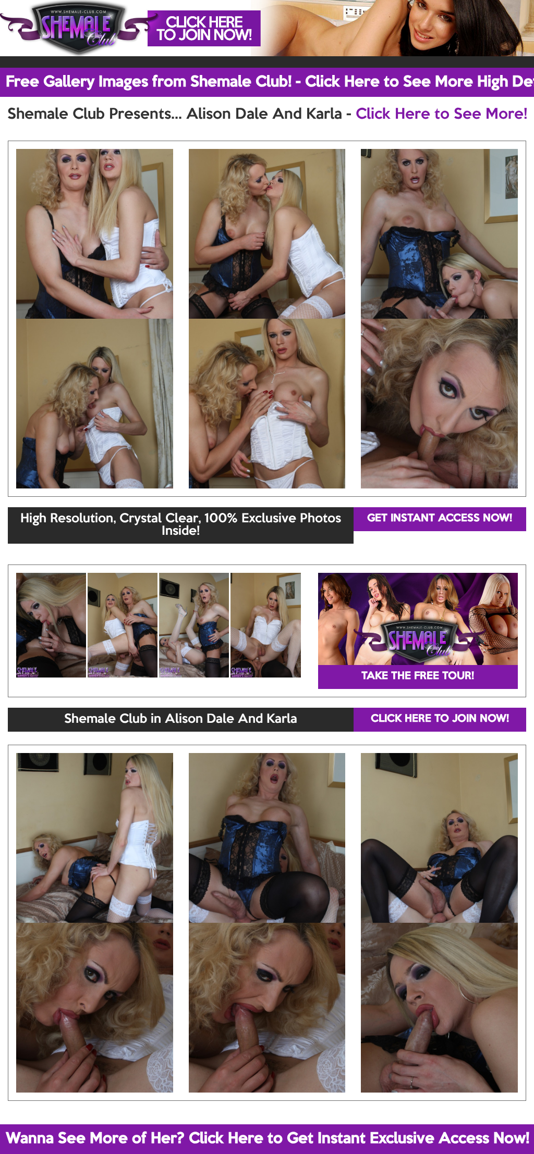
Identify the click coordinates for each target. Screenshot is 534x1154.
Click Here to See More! (441, 114)
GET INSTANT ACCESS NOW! (439, 518)
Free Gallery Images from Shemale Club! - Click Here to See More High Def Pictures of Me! (270, 82)
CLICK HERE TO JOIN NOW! (440, 719)
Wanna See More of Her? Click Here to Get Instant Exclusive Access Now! (267, 1139)
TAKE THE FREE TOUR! (417, 676)
